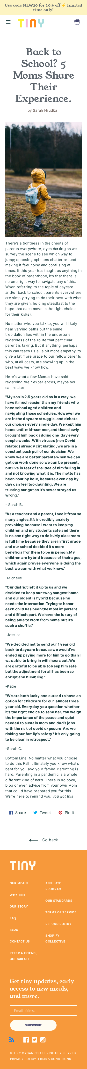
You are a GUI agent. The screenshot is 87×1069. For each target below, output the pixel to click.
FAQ (13, 918)
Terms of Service (61, 912)
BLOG (14, 930)
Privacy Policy (23, 1059)
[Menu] (8, 22)
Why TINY (18, 895)
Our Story (19, 907)
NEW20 (30, 5)
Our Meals (19, 883)
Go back (49, 839)
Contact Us (20, 941)
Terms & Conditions (53, 1059)
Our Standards (58, 901)
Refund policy (58, 924)
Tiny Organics (26, 1053)
